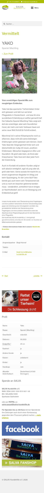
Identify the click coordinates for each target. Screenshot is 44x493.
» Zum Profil (7, 53)
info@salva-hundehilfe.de (30, 1)
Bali (6, 276)
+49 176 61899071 (14, 1)
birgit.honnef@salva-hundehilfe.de (24, 253)
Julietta (37, 276)
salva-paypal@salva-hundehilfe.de (16, 404)
